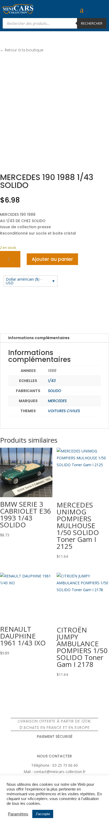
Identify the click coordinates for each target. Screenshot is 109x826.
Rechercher (91, 23)
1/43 (52, 380)
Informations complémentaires (39, 337)
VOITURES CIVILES (64, 411)
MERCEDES (57, 400)
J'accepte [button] (42, 814)
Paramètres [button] (18, 814)
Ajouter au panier (52, 259)
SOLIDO (54, 390)
